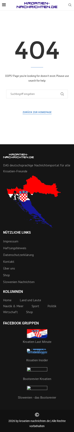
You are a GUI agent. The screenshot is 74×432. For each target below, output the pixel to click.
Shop (6, 275)
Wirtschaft (10, 312)
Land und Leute (30, 300)
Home (7, 300)
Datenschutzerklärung (18, 254)
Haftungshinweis (14, 248)
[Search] (70, 5)
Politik (51, 306)
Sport (35, 306)
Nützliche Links (17, 232)
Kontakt (8, 261)
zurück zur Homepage (37, 112)
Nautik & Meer (13, 306)
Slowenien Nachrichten (19, 281)
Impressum (10, 241)
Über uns (9, 268)
